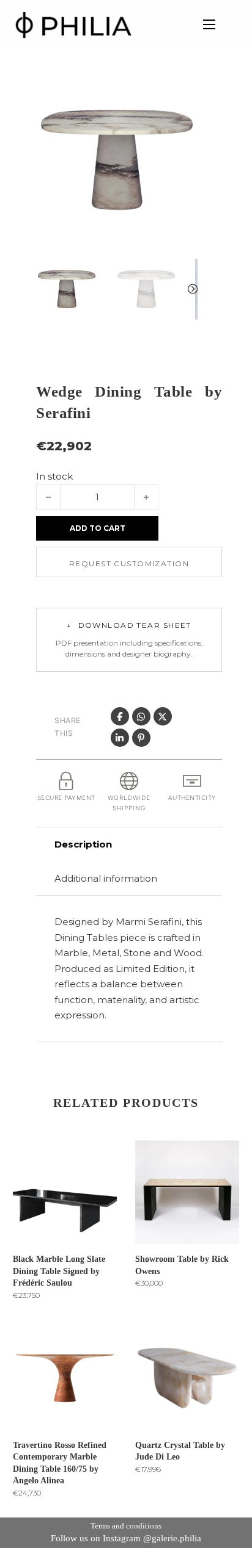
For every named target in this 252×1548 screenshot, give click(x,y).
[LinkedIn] (120, 738)
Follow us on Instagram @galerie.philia (126, 1538)
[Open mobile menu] (209, 24)
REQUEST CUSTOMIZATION (129, 563)
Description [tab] (83, 844)
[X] (163, 716)
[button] (181, 95)
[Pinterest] (141, 738)
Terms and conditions (126, 1525)
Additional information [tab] (105, 878)
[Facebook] (120, 716)
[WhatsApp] (141, 716)
